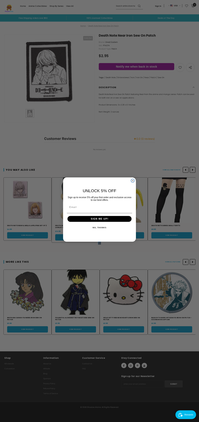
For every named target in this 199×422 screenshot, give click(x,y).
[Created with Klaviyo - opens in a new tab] (99, 243)
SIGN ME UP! (99, 219)
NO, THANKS (99, 228)
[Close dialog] (132, 180)
